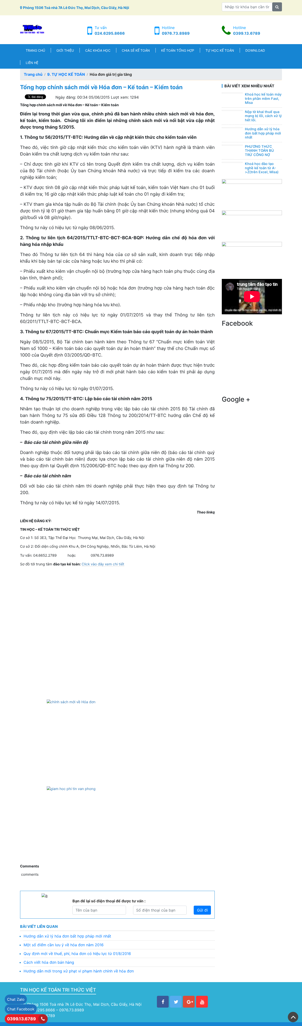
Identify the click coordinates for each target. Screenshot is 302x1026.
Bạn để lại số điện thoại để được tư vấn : (109, 901)
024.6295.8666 (110, 33)
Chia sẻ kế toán (136, 50)
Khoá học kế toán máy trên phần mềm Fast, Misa (263, 98)
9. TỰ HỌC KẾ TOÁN (66, 74)
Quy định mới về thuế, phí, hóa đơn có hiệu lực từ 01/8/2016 (77, 953)
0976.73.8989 (176, 33)
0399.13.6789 (246, 33)
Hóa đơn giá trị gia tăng (111, 74)
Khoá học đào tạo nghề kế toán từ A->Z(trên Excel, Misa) (262, 168)
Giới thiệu (65, 50)
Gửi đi (202, 910)
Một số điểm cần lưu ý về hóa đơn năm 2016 (64, 944)
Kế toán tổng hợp (177, 50)
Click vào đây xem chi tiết (103, 564)
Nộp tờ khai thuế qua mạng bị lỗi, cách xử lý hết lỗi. (263, 116)
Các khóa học (97, 50)
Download (255, 50)
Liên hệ (32, 63)
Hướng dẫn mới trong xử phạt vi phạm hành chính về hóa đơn (79, 971)
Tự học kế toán (220, 50)
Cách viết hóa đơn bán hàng (49, 962)
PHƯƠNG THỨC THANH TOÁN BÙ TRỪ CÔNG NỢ (259, 150)
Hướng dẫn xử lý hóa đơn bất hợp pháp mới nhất (67, 936)
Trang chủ (35, 50)
